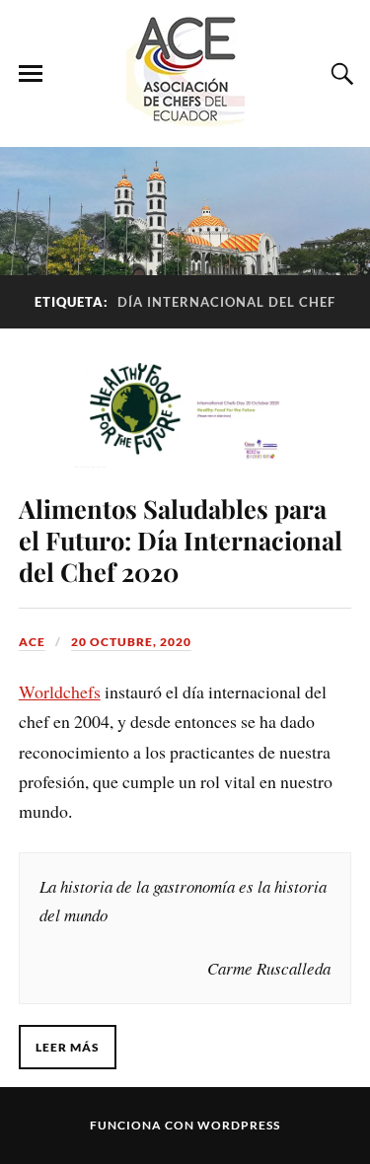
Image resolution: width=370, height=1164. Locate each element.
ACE (32, 641)
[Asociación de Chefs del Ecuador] (185, 117)
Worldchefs (60, 691)
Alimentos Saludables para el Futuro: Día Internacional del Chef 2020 (180, 539)
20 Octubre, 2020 (131, 641)
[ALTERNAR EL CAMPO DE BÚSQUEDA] (339, 74)
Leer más (68, 1047)
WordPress (238, 1125)
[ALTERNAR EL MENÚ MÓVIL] (30, 74)
